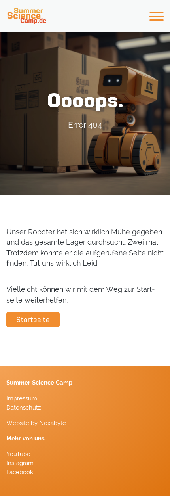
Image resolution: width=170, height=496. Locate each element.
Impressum (21, 398)
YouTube (18, 454)
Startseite (33, 319)
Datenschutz (23, 407)
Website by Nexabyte (36, 423)
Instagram (20, 463)
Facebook (19, 472)
